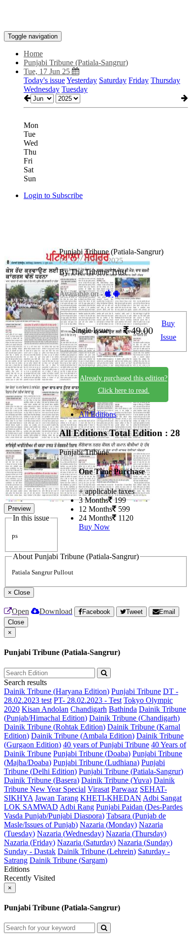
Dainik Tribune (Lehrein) (97, 851)
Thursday (165, 80)
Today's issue (44, 80)
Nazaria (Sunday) (145, 842)
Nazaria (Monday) (108, 824)
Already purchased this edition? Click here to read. (123, 384)
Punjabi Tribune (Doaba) (91, 753)
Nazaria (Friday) (29, 842)
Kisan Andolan (45, 709)
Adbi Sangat (162, 798)
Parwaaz (124, 789)
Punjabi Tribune (136, 691)
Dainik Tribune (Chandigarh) (134, 718)
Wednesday (42, 89)
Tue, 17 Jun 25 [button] (48, 71)
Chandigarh (88, 709)
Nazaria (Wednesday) (70, 833)
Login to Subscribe (53, 195)
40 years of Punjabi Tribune (106, 744)
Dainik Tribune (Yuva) (116, 780)
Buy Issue (168, 330)
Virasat (98, 789)
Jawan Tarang (56, 798)
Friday (138, 80)
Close (16, 622)
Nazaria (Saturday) (86, 842)
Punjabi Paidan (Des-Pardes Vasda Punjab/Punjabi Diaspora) (93, 811)
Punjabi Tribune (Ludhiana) (96, 762)
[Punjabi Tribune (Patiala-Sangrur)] (96, 16)
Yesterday (81, 80)
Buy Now (94, 527)
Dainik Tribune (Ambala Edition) (82, 736)
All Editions (97, 414)
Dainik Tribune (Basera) (41, 780)
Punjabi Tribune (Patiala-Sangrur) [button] (76, 62)
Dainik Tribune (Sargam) (68, 860)
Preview (19, 508)
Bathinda (123, 709)
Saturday (113, 80)
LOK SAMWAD (31, 807)
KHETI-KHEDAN (110, 798)
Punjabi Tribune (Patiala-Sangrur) (131, 771)
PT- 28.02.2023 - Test (88, 700)
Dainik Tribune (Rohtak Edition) (54, 727)
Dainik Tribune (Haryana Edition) (56, 691)
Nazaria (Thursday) (136, 833)
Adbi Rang (77, 807)
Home (33, 53)
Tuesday (75, 89)
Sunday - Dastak (30, 851)
